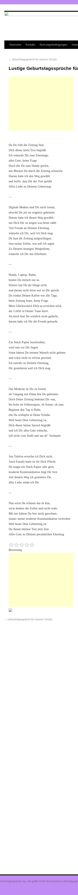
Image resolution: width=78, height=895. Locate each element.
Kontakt (30, 44)
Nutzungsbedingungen (53, 44)
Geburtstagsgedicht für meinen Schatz (33, 59)
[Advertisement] (41, 103)
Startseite (15, 44)
